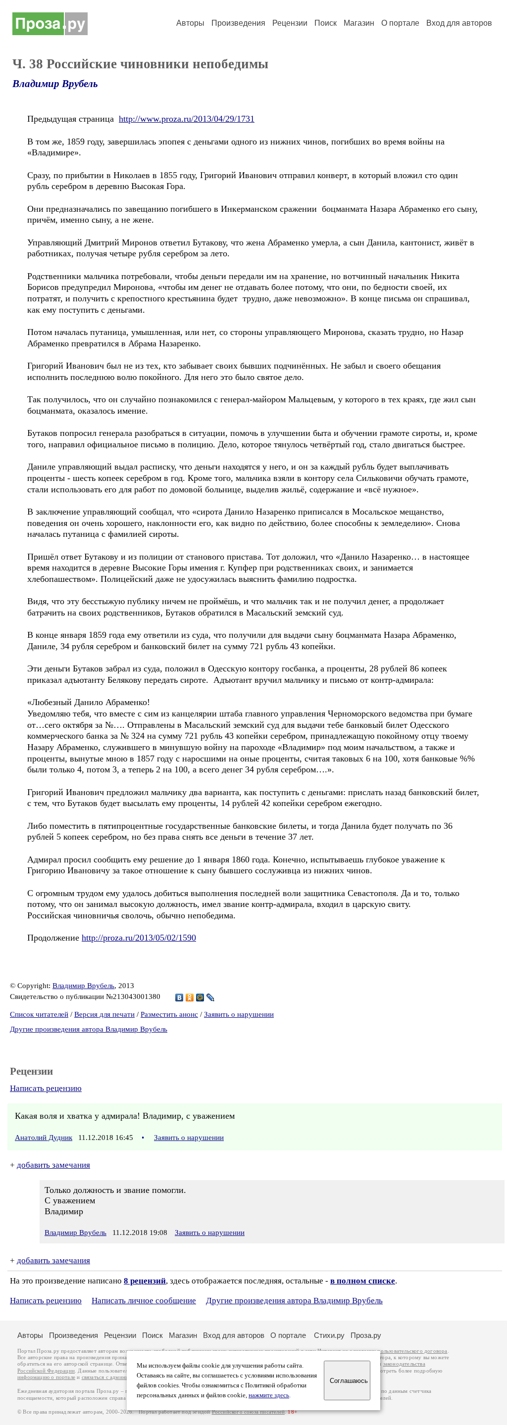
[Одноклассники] (190, 997)
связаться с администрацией (116, 1377)
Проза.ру (366, 1335)
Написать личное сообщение (144, 1300)
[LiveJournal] (210, 997)
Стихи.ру (329, 1335)
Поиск (325, 23)
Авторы (190, 23)
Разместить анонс (169, 1014)
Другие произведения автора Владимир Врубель (88, 1029)
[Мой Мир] (200, 997)
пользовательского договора (412, 1351)
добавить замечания (53, 1165)
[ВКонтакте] (179, 997)
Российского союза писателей (248, 1412)
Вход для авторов (459, 23)
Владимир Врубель (55, 84)
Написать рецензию (46, 1088)
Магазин (359, 23)
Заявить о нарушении (239, 1014)
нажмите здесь (269, 1395)
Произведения (238, 23)
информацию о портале (46, 1377)
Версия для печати (104, 1014)
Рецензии (289, 23)
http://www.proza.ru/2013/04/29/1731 (186, 119)
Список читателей (39, 1014)
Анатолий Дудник (43, 1137)
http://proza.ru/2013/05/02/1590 (139, 938)
